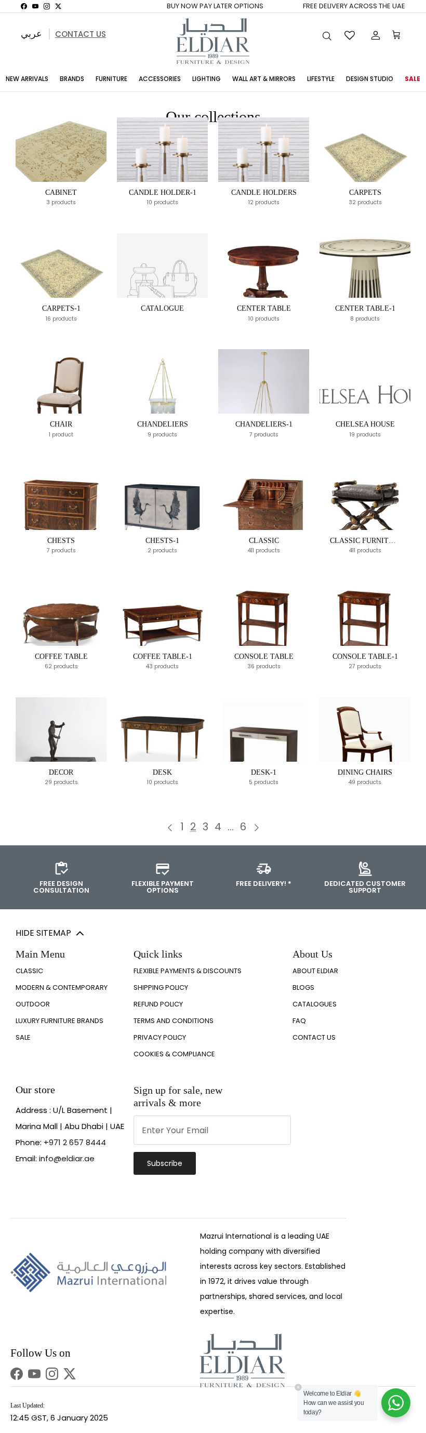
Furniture (111, 78)
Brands (72, 78)
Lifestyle (321, 78)
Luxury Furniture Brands (59, 1021)
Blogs (303, 987)
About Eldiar (315, 971)
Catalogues (314, 1004)
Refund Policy (158, 1004)
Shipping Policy (161, 987)
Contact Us (80, 34)
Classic (29, 971)
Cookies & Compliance (174, 1054)
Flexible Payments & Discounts (188, 971)
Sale (412, 78)
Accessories (160, 78)
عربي (31, 33)
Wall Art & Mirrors (264, 78)
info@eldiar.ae (67, 1158)
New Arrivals (27, 78)
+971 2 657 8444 (75, 1142)
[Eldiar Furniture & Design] (213, 41)
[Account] (373, 35)
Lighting (206, 78)
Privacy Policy (160, 1037)
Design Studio (369, 78)
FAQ (299, 1021)
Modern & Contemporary (62, 987)
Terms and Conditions (174, 1021)
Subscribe (164, 1163)
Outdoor (33, 1004)
